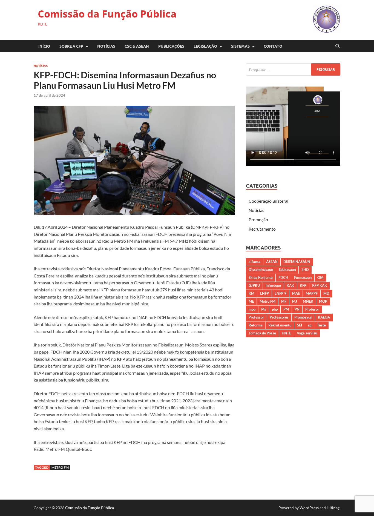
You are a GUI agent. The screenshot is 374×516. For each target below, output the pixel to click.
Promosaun (303, 317)
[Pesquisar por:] (293, 69)
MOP (323, 301)
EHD (305, 269)
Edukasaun (287, 269)
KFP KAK (319, 285)
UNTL (286, 333)
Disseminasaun (261, 269)
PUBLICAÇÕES (171, 46)
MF (283, 301)
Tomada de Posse (262, 333)
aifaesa (254, 261)
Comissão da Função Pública (107, 14)
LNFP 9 (280, 293)
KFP (303, 285)
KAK (290, 285)
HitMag (333, 507)
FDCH (283, 277)
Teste (321, 325)
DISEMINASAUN (296, 261)
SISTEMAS (240, 46)
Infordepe (273, 285)
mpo (252, 309)
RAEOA (324, 317)
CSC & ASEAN (137, 46)
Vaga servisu (307, 333)
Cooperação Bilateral (268, 200)
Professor (256, 317)
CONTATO (273, 46)
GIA (320, 277)
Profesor (312, 309)
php (275, 309)
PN (297, 309)
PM (286, 309)
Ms (263, 309)
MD (326, 293)
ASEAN (272, 261)
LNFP (264, 293)
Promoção (258, 219)
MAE (296, 293)
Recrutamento (262, 228)
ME (251, 301)
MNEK (308, 301)
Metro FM (60, 467)
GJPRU (254, 285)
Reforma (256, 325)
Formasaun (303, 277)
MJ (294, 301)
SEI (299, 325)
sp (309, 325)
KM (251, 293)
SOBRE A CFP (71, 46)
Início (44, 46)
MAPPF (312, 293)
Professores (279, 317)
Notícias (106, 46)
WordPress (309, 507)
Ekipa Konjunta (261, 277)
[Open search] (337, 46)
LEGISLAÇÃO (205, 46)
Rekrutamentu (279, 325)
